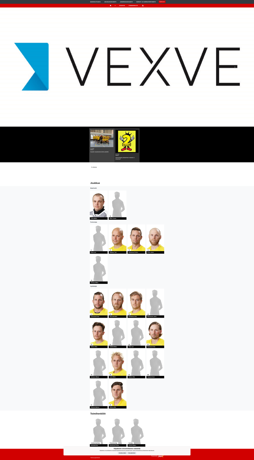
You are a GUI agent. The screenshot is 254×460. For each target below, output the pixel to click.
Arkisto (163, 1)
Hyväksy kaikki (122, 453)
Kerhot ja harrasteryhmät (146, 2)
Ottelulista (93, 172)
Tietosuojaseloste (95, 457)
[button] (19, 67)
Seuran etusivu (95, 2)
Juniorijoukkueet (126, 2)
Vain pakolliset (131, 453)
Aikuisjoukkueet (110, 2)
